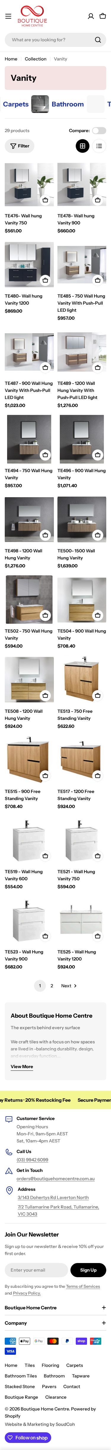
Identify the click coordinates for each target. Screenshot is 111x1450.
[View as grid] (82, 146)
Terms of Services (83, 1286)
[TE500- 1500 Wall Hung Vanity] (82, 519)
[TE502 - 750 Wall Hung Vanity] (29, 599)
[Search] (98, 39)
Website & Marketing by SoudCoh (40, 1424)
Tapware (81, 1376)
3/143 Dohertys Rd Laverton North (53, 1197)
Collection (35, 59)
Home (11, 59)
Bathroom (54, 1376)
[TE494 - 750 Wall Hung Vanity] (29, 439)
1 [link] (40, 985)
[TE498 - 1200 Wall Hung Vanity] (29, 519)
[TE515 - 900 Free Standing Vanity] (29, 760)
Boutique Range (21, 1397)
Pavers (49, 1386)
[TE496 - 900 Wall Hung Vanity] (82, 439)
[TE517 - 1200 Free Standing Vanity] (82, 760)
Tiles (30, 1365)
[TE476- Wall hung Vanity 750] (29, 184)
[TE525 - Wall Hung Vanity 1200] (82, 920)
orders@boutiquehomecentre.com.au (56, 1178)
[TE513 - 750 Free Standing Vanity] (82, 680)
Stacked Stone (20, 1386)
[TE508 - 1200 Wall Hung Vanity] (29, 680)
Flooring (50, 1365)
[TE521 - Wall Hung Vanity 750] (82, 840)
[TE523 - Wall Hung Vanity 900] (29, 920)
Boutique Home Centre (45, 1409)
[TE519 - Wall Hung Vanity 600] (29, 840)
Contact (71, 1386)
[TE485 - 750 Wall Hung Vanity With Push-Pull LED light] (82, 264)
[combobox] (55, 40)
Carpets (74, 1365)
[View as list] (99, 146)
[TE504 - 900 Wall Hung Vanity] (82, 599)
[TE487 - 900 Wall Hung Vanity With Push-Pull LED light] (29, 352)
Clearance (56, 1397)
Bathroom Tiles (21, 1376)
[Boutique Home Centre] (26, 104)
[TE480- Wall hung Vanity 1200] (29, 264)
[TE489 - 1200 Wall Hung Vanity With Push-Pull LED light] (82, 352)
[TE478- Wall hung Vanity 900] (82, 184)
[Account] (90, 16)
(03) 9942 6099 (32, 1159)
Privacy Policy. (27, 1293)
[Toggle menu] (8, 16)
